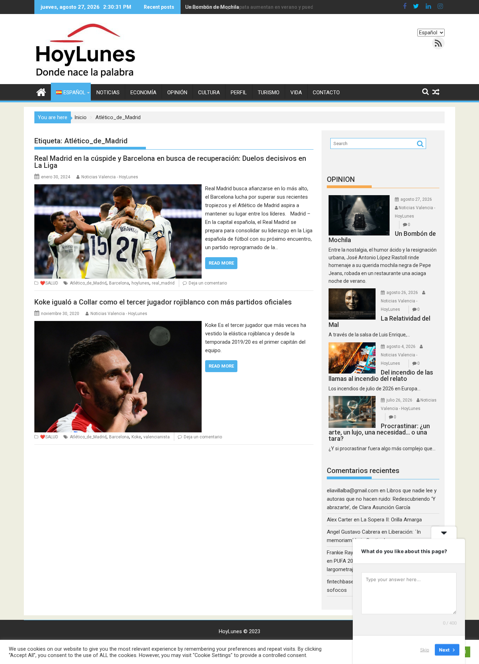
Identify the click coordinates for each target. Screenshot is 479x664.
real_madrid (163, 283)
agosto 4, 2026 (401, 346)
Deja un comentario (208, 283)
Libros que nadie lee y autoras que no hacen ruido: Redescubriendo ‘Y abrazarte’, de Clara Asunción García (382, 499)
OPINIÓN (177, 92)
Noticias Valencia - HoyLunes (109, 176)
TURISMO (268, 92)
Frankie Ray (340, 552)
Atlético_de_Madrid (88, 283)
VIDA (296, 92)
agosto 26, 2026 (402, 292)
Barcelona (119, 283)
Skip (424, 649)
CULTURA (209, 92)
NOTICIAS (108, 92)
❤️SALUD (49, 283)
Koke (136, 436)
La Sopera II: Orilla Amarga (391, 519)
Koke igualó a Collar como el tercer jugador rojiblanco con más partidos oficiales (163, 302)
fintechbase (340, 582)
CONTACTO (326, 92)
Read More (221, 263)
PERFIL (239, 92)
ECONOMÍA (143, 92)
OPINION (341, 179)
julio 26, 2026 (399, 400)
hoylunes (140, 283)
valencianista (156, 436)
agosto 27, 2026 (416, 199)
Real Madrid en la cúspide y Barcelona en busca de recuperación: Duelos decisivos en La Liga (170, 162)
